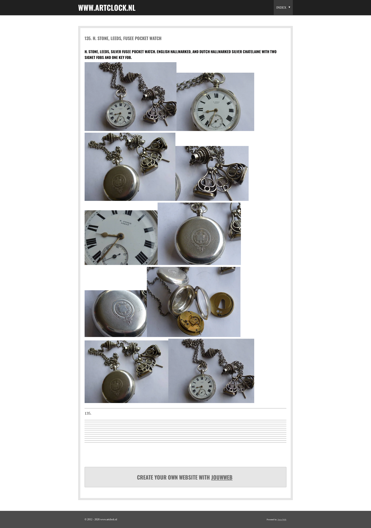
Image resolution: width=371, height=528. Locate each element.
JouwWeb (222, 477)
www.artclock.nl (106, 7)
